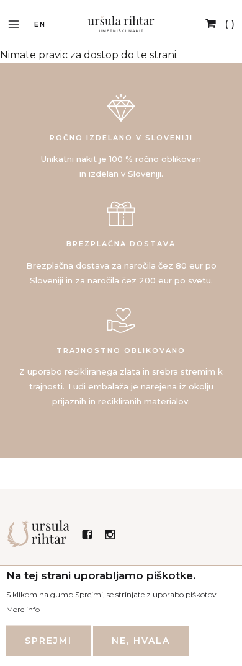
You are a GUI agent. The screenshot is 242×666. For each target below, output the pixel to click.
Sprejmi (48, 640)
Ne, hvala (141, 640)
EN (40, 24)
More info (23, 609)
